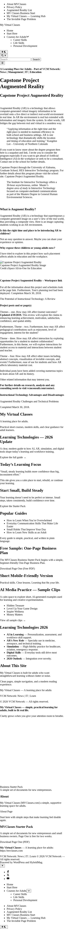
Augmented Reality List (19, 10)
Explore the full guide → (13, 457)
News (3, 72)
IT (26, 72)
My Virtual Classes (10, 24)
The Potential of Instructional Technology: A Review (28, 298)
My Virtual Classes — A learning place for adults (26, 690)
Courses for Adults (16, 36)
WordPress (19, 862)
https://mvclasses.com (11, 850)
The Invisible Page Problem (21, 19)
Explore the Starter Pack (13, 506)
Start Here (12, 33)
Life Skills (18, 42)
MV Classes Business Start (21, 13)
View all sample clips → (13, 620)
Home (10, 30)
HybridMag (36, 862)
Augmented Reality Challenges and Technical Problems (29, 401)
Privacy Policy (14, 7)
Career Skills (20, 39)
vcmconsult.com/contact (40, 388)
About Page (6, 811)
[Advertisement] (32, 750)
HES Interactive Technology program (38, 170)
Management (15, 72)
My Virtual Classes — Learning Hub (26, 16)
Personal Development (25, 46)
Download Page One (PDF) (15, 841)
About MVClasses (16, 4)
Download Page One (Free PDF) (17, 568)
